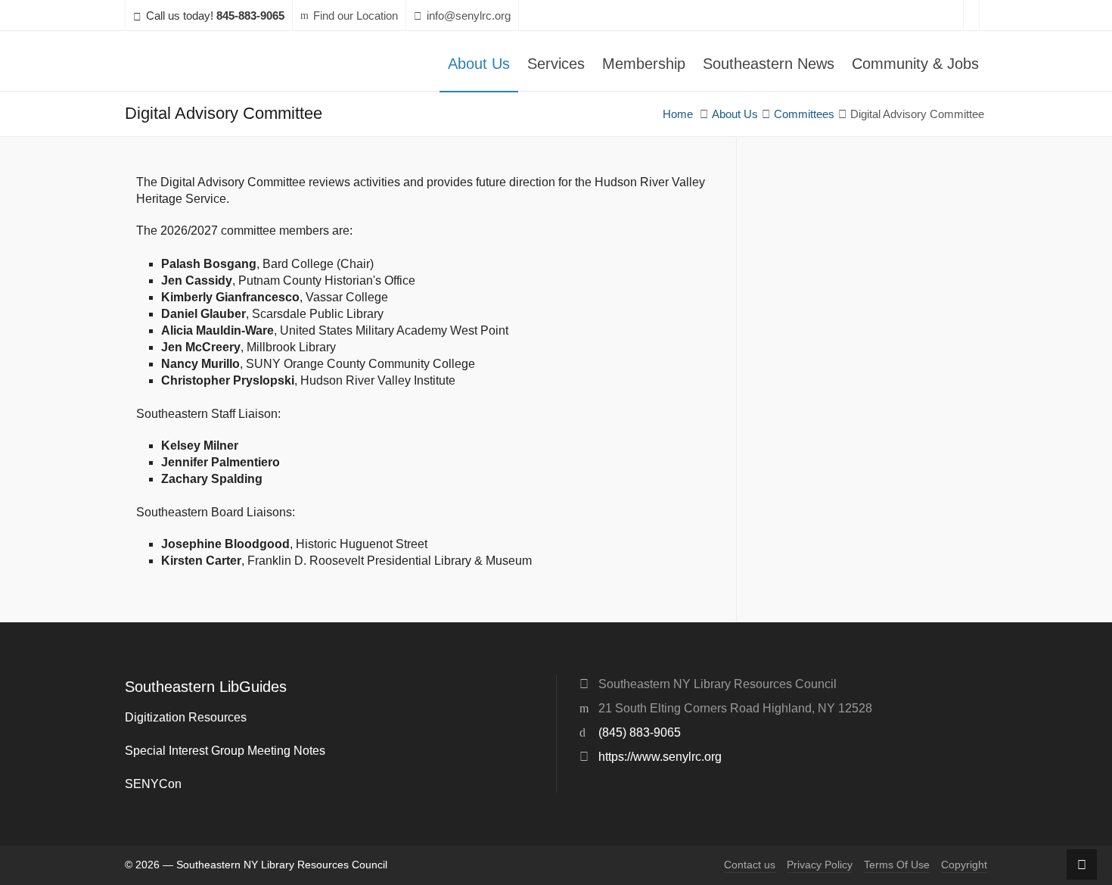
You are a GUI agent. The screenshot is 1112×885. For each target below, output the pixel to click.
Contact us (749, 865)
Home (678, 114)
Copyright (964, 865)
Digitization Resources (186, 717)
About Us (735, 114)
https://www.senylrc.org (660, 756)
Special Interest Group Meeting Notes (225, 750)
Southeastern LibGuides (206, 686)
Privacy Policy (820, 865)
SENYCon (153, 783)
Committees (804, 114)
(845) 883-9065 (639, 732)
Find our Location (355, 16)
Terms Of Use (897, 865)
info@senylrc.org (469, 16)
